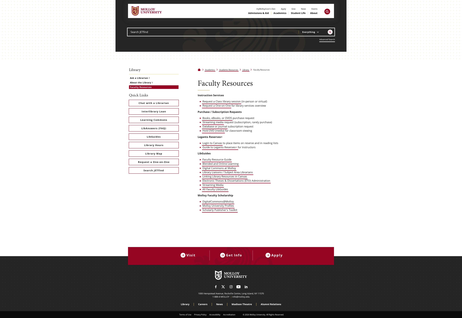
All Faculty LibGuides (215, 189)
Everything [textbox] (308, 32)
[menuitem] (258, 15)
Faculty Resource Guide (216, 159)
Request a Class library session (221, 101)
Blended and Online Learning (220, 163)
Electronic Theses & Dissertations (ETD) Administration (236, 180)
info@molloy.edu (241, 296)
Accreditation (229, 314)
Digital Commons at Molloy (219, 168)
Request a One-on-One (216, 105)
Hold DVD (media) (213, 130)
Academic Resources (228, 69)
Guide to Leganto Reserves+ (220, 147)
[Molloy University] (231, 275)
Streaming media (212, 122)
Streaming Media (212, 185)
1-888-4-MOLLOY (220, 296)
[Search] (330, 32)
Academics (210, 69)
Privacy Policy (200, 314)
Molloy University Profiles (218, 205)
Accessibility (214, 314)
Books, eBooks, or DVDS (217, 118)
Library (246, 69)
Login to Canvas (212, 143)
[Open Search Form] (327, 11)
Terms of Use (185, 314)
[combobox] (312, 32)
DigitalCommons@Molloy (218, 201)
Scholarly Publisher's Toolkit (219, 210)
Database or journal (214, 126)
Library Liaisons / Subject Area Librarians (227, 172)
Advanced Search (327, 39)
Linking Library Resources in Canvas (224, 176)
